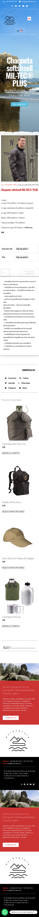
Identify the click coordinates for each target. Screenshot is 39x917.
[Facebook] (16, 6)
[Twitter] (19, 6)
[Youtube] (23, 6)
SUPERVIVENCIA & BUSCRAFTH (27, 648)
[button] (29, 18)
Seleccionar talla (7, 248)
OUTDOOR (8, 185)
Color (3, 257)
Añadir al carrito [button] (10, 453)
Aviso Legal (23, 773)
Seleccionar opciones (13, 511)
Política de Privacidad (27, 771)
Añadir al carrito (30, 273)
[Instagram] (12, 6)
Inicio (2, 185)
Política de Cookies (11, 773)
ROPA (15, 185)
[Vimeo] (27, 6)
